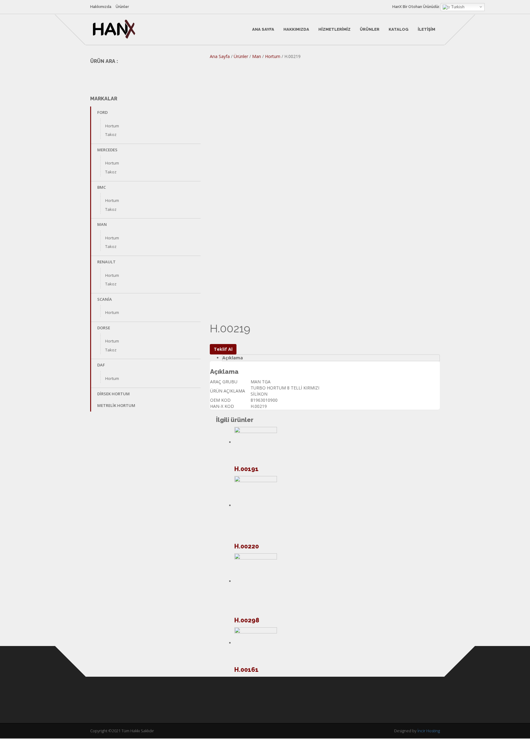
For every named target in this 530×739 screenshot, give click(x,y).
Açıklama (232, 358)
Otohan (415, 7)
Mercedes (107, 150)
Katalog (399, 29)
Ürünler (122, 7)
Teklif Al (223, 349)
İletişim (426, 29)
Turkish (457, 7)
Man (256, 56)
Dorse (103, 328)
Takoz (111, 134)
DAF (101, 365)
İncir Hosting (428, 730)
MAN (102, 224)
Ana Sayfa (263, 29)
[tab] (331, 357)
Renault (106, 262)
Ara (192, 75)
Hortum (112, 126)
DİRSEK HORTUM (113, 394)
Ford (102, 112)
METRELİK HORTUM (116, 405)
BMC (101, 187)
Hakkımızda (100, 7)
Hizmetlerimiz (334, 29)
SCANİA (104, 299)
